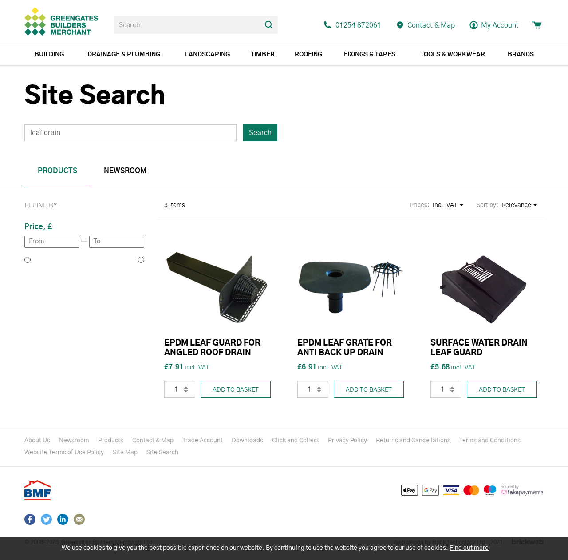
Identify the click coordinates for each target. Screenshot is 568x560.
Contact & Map (153, 440)
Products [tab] (57, 171)
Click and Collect (295, 440)
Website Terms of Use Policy (64, 452)
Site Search (162, 452)
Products (110, 440)
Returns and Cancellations (413, 440)
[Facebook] (30, 519)
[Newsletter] (79, 519)
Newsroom (74, 440)
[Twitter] (46, 519)
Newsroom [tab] (125, 171)
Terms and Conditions (490, 440)
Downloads (247, 440)
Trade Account (202, 440)
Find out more (469, 548)
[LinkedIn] (63, 519)
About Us (37, 440)
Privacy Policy (347, 440)
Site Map (125, 452)
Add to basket (236, 390)
